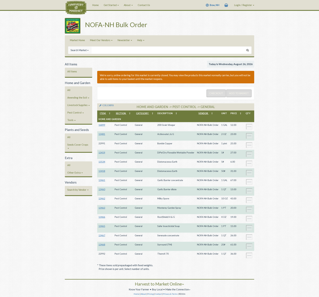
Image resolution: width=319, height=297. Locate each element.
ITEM (103, 113)
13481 (102, 134)
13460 (102, 189)
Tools (70, 119)
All (68, 90)
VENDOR (203, 113)
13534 (102, 161)
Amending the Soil (77, 97)
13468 (102, 244)
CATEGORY (142, 113)
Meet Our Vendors (100, 40)
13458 (102, 171)
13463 (102, 207)
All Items (72, 71)
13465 (102, 226)
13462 (102, 198)
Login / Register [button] (243, 4)
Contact (158, 294)
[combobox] (167, 50)
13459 (102, 152)
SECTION (121, 113)
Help (140, 40)
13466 (102, 217)
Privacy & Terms (170, 294)
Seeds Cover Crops (77, 144)
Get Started (110, 4)
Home (95, 4)
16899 (102, 125)
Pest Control (74, 112)
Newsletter (123, 40)
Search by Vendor (77, 189)
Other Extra (74, 172)
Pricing (150, 294)
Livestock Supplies (77, 104)
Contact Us (144, 4)
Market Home (77, 40)
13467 (102, 235)
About (127, 4)
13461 (102, 180)
